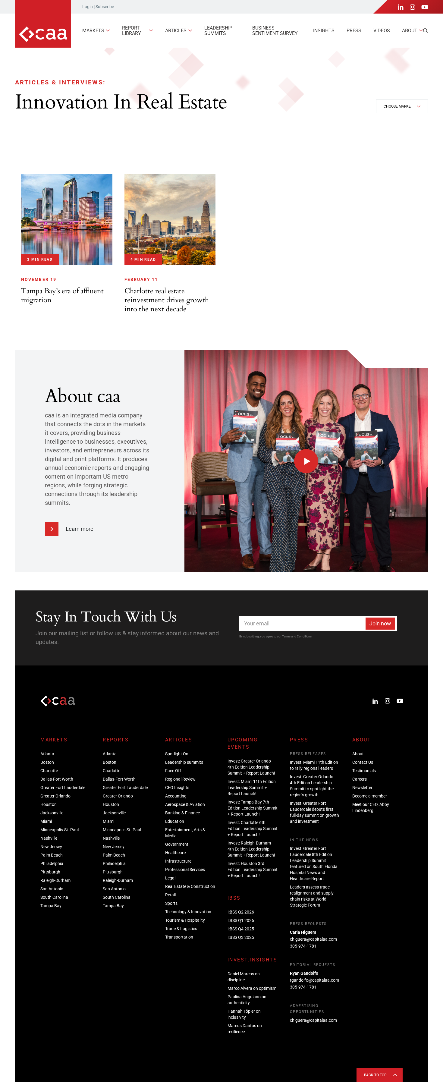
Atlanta (47, 753)
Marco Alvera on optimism (252, 988)
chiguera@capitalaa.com (313, 939)
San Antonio (51, 888)
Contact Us (362, 762)
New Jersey (51, 846)
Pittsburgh (50, 872)
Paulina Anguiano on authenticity (247, 999)
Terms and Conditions (297, 636)
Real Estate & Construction (190, 886)
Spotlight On (176, 753)
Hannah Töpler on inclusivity (244, 1014)
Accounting (176, 796)
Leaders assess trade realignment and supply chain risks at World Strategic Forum (312, 896)
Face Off (173, 770)
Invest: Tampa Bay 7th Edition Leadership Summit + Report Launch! (253, 808)
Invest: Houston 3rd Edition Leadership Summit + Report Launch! (253, 869)
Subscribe (105, 6)
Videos (381, 30)
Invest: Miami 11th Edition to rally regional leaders (314, 765)
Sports (171, 903)
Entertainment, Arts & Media (185, 832)
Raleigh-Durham (55, 880)
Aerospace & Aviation (185, 804)
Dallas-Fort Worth (56, 779)
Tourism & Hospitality (185, 920)
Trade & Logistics (181, 928)
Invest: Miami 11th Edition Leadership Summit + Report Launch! (252, 787)
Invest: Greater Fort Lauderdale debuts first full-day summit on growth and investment (314, 812)
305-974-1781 (303, 946)
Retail (170, 894)
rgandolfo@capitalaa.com (314, 980)
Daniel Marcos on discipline (244, 976)
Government (176, 844)
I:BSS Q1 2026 (241, 920)
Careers (359, 779)
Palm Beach (51, 855)
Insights (324, 30)
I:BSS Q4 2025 (241, 928)
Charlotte (49, 770)
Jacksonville (51, 812)
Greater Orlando (55, 796)
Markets (93, 30)
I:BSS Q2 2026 (241, 912)
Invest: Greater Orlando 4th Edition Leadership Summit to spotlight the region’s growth (312, 785)
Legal (170, 878)
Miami (46, 821)
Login (87, 6)
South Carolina (54, 897)
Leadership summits (218, 30)
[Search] (425, 30)
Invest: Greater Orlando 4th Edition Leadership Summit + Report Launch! (251, 767)
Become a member (369, 796)
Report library (131, 30)
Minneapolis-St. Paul (59, 829)
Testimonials (364, 770)
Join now (380, 623)
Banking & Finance (182, 812)
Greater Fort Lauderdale (62, 787)
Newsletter (362, 787)
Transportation (179, 937)
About (409, 30)
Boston (47, 762)
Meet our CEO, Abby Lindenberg (370, 807)
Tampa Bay (50, 905)
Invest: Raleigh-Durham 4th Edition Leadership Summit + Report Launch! (251, 849)
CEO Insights (177, 787)
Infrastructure (178, 861)
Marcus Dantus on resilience (245, 1028)
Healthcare (175, 852)
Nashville (48, 838)
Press (354, 30)
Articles (176, 30)
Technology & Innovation (188, 911)
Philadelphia (51, 863)
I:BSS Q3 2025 (241, 937)
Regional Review (180, 779)
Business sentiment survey (275, 30)
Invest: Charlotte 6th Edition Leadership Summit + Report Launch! (253, 828)
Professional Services (185, 869)
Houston (48, 804)
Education (174, 821)
